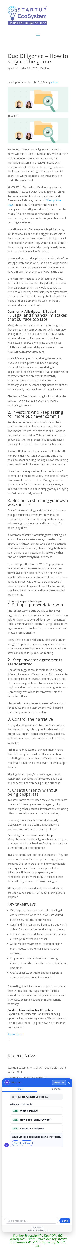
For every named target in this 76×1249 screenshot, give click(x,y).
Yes (15, 1143)
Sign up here (15, 1034)
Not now (27, 1143)
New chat (59, 1082)
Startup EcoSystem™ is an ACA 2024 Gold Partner (37, 1067)
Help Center (55, 1088)
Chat (19, 1088)
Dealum (45, 68)
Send (65, 1220)
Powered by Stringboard (37, 1230)
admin (14, 68)
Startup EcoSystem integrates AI (27, 1077)
